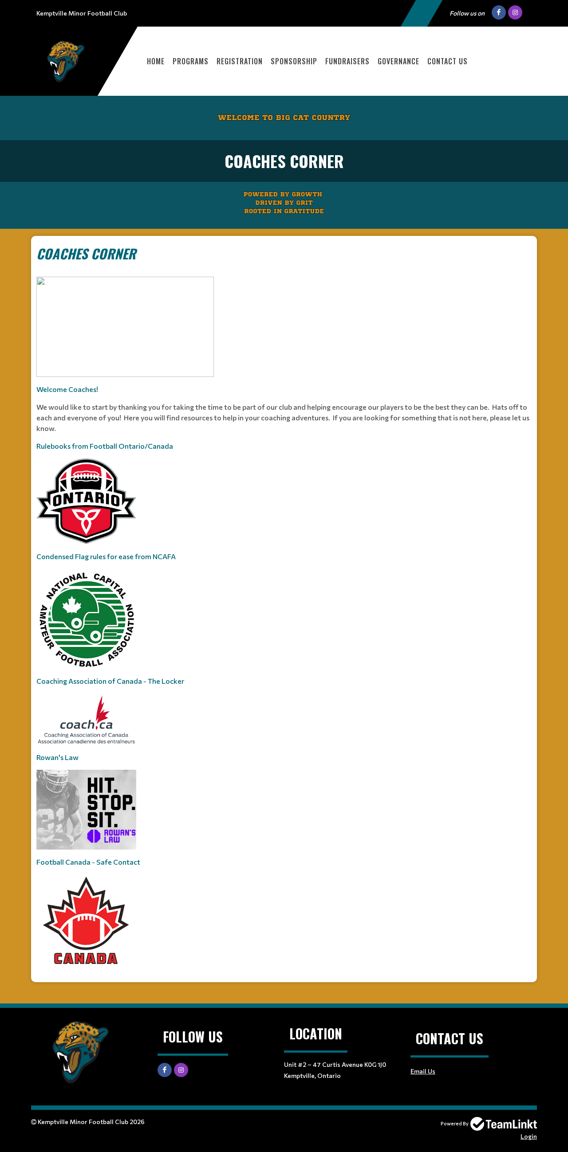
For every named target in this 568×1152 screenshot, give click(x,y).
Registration (240, 61)
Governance (398, 61)
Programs (191, 61)
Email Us (422, 1071)
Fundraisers (347, 61)
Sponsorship (294, 61)
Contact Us (447, 61)
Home (156, 61)
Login (529, 1136)
